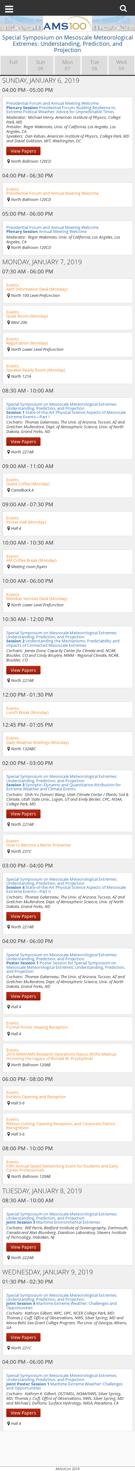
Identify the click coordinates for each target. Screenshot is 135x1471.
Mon (67, 65)
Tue (94, 65)
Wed (121, 65)
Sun (40, 65)
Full (13, 62)
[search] (125, 4)
